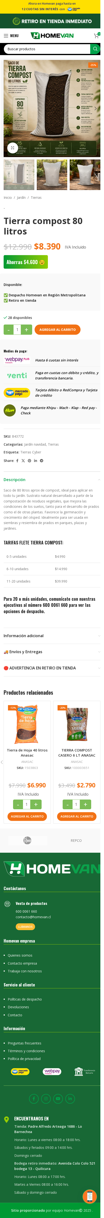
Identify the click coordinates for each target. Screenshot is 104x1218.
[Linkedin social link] (35, 461)
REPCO (76, 840)
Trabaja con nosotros (25, 971)
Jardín (21, 197)
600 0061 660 (55, 605)
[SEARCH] (95, 49)
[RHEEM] (28, 840)
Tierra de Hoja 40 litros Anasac (27, 753)
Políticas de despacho (25, 999)
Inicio (8, 197)
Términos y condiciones (26, 1051)
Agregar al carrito (57, 330)
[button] (8, 108)
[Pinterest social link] (29, 461)
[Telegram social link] (41, 461)
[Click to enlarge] (12, 147)
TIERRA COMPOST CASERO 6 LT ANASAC (76, 753)
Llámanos (25, 926)
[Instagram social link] (46, 1099)
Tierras (36, 197)
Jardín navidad (35, 444)
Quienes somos (20, 955)
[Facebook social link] (17, 461)
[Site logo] (52, 35)
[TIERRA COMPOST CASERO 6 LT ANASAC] (77, 724)
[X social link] (23, 461)
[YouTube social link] (58, 1099)
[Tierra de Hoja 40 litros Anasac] (27, 724)
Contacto (15, 1015)
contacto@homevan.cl (33, 917)
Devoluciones (18, 1007)
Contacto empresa (22, 963)
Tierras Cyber (30, 452)
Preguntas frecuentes (24, 1043)
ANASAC (27, 761)
